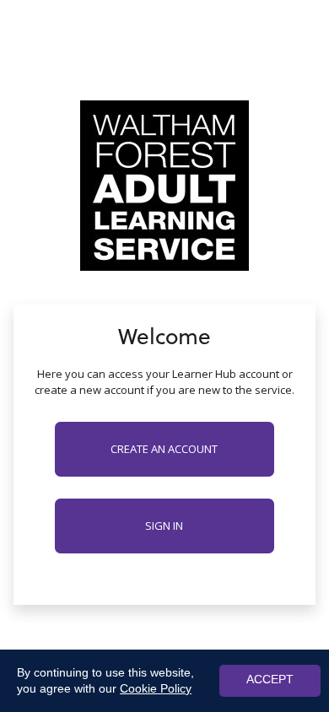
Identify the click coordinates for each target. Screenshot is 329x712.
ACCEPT (270, 679)
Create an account (164, 448)
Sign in (164, 525)
